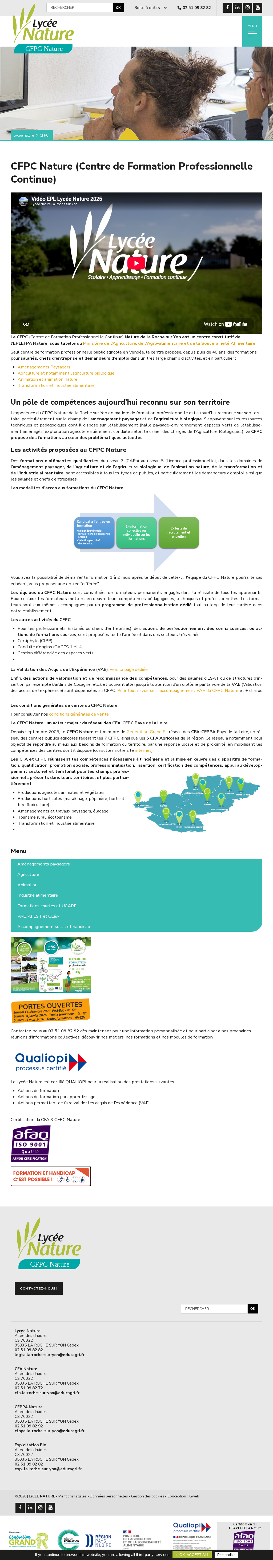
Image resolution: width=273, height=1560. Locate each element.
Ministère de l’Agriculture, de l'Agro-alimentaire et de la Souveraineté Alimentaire (169, 343)
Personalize (226, 1555)
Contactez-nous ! (38, 1288)
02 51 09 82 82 (197, 7)
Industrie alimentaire (37, 895)
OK (118, 8)
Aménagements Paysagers (44, 367)
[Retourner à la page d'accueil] (47, 54)
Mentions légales (72, 1496)
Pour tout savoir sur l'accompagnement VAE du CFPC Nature (177, 690)
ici (12, 696)
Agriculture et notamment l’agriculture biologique (66, 373)
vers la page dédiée (129, 669)
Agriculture (28, 874)
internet (143, 750)
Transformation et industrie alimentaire (56, 385)
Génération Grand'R (146, 732)
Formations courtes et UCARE (47, 906)
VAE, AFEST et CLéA (38, 916)
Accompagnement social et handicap (53, 926)
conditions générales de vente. (79, 714)
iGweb (193, 1496)
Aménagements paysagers (43, 864)
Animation (27, 885)
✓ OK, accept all (192, 1555)
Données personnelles (109, 1496)
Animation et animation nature (47, 379)
